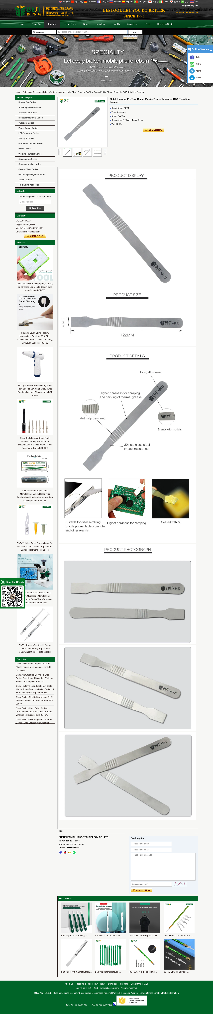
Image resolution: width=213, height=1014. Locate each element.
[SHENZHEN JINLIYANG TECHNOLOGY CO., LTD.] (44, 16)
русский (117, 1)
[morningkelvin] (60, 852)
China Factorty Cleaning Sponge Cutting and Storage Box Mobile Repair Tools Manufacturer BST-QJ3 (35, 287)
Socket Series (25, 180)
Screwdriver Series (27, 112)
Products (52, 24)
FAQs (147, 24)
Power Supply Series (28, 128)
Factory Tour (70, 24)
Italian (166, 1)
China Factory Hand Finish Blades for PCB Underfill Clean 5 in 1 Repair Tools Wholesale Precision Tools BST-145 (34, 705)
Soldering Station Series (29, 107)
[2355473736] (65, 852)
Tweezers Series (26, 123)
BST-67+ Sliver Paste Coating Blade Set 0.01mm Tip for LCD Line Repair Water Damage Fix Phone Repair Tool (35, 546)
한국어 (177, 1)
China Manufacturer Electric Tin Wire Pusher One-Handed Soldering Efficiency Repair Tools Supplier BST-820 (34, 671)
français (105, 1)
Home (21, 24)
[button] (4, 63)
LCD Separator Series (28, 133)
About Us (36, 24)
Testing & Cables (26, 138)
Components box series (29, 164)
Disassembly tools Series (44, 92)
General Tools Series (28, 169)
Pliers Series (24, 149)
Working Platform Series (30, 154)
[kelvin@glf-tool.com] (69, 852)
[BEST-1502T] (106, 86)
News (85, 24)
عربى (187, 1)
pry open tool (64, 92)
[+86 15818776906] (74, 852)
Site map (124, 984)
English (66, 1)
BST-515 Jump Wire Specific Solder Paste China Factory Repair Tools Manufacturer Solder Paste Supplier (35, 648)
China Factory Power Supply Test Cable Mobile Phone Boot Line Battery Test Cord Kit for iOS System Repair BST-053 (35, 683)
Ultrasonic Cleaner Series (30, 143)
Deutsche (92, 1)
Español (129, 1)
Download (100, 24)
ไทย (196, 1)
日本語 (156, 1)
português (143, 1)
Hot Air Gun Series (27, 102)
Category (27, 92)
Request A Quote (190, 5)
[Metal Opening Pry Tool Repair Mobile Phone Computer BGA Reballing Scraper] (82, 122)
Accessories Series (27, 159)
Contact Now (35, 236)
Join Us (116, 24)
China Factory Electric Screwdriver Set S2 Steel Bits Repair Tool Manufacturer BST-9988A (35, 694)
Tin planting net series (28, 185)
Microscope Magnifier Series (32, 174)
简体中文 (79, 1)
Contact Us (132, 24)
